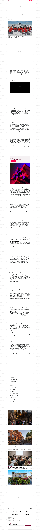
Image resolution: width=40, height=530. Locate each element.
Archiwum (20, 513)
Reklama (20, 511)
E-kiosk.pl (26, 511)
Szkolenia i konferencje (11, 518)
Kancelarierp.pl (27, 514)
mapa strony (9, 520)
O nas (8, 511)
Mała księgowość (27, 513)
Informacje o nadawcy (15, 513)
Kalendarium (14, 520)
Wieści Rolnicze (27, 515)
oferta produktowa (19, 520)
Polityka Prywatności (14, 511)
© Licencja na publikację (13, 404)
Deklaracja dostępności (15, 514)
